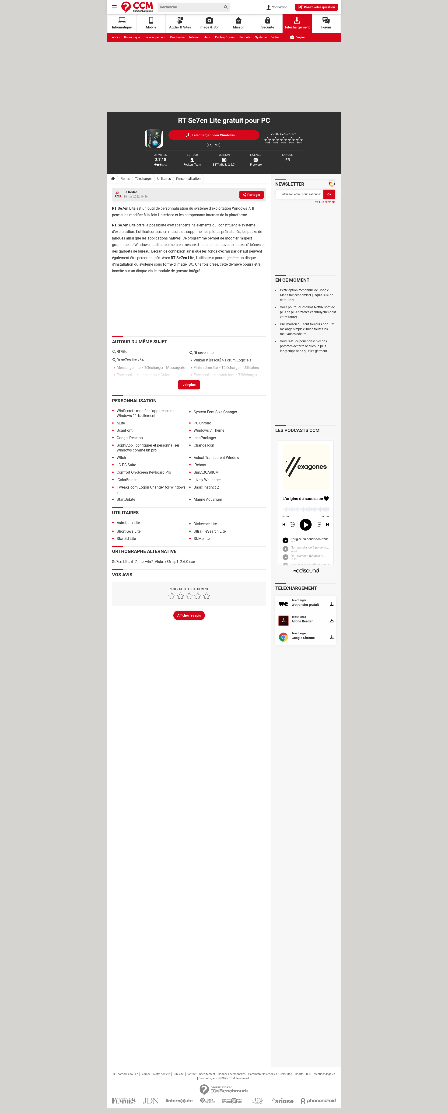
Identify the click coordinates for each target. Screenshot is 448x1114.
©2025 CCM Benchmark (234, 1078)
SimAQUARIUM (206, 472)
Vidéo (275, 37)
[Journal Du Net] (151, 1101)
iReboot (200, 465)
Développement (155, 37)
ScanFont (125, 430)
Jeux (207, 37)
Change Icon (204, 445)
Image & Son (209, 27)
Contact (191, 1074)
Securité (267, 27)
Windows (239, 208)
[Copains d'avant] (232, 1101)
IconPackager (205, 438)
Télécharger (143, 178)
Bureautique (132, 37)
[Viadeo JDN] (257, 1101)
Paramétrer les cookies (262, 1074)
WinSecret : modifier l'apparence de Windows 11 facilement (145, 413)
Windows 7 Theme (209, 430)
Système (261, 37)
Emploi (299, 37)
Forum (326, 27)
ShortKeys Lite (128, 531)
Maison (238, 27)
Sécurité (244, 37)
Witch (121, 457)
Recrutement (207, 1074)
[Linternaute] (179, 1101)
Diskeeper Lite (205, 524)
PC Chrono (202, 423)
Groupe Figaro (208, 1078)
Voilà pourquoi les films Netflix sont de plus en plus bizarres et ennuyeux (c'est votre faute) (308, 312)
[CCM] (137, 7)
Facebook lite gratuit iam (214, 375)
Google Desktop (130, 438)
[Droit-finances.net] (207, 1101)
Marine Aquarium (208, 499)
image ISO (184, 264)
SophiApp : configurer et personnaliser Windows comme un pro (148, 447)
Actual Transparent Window (216, 457)
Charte (299, 1074)
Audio (115, 37)
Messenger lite (128, 367)
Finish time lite (206, 367)
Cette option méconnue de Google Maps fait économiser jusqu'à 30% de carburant (306, 295)
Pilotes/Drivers (225, 37)
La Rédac (130, 192)
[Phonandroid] (318, 1101)
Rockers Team (192, 164)
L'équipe (145, 1074)
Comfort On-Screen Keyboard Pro (144, 472)
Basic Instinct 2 (206, 487)
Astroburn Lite (128, 523)
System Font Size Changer (215, 412)
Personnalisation (188, 178)
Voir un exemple (325, 202)
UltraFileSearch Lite (210, 531)
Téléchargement (297, 27)
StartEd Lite (126, 538)
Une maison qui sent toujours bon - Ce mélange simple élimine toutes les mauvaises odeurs (307, 329)
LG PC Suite (126, 465)
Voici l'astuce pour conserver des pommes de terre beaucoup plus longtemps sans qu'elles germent (303, 346)
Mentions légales (324, 1074)
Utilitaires (164, 178)
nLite (121, 423)
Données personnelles (231, 1074)
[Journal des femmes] (124, 1101)
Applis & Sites (180, 27)
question (319, 7)
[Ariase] (283, 1100)
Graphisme (177, 37)
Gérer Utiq (286, 1074)
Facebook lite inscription (137, 375)
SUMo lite (202, 538)
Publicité (178, 1074)
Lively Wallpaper (207, 480)
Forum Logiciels (238, 360)
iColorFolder (126, 480)
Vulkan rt (201, 360)
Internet (194, 37)
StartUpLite (126, 499)
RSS (308, 1074)
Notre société (161, 1074)
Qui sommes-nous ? (125, 1074)
